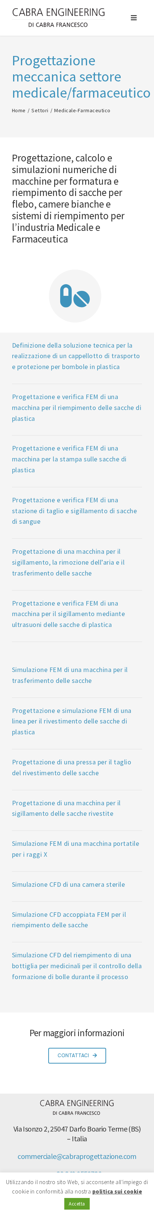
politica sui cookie (117, 1191)
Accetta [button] (77, 1204)
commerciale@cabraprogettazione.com (77, 1156)
